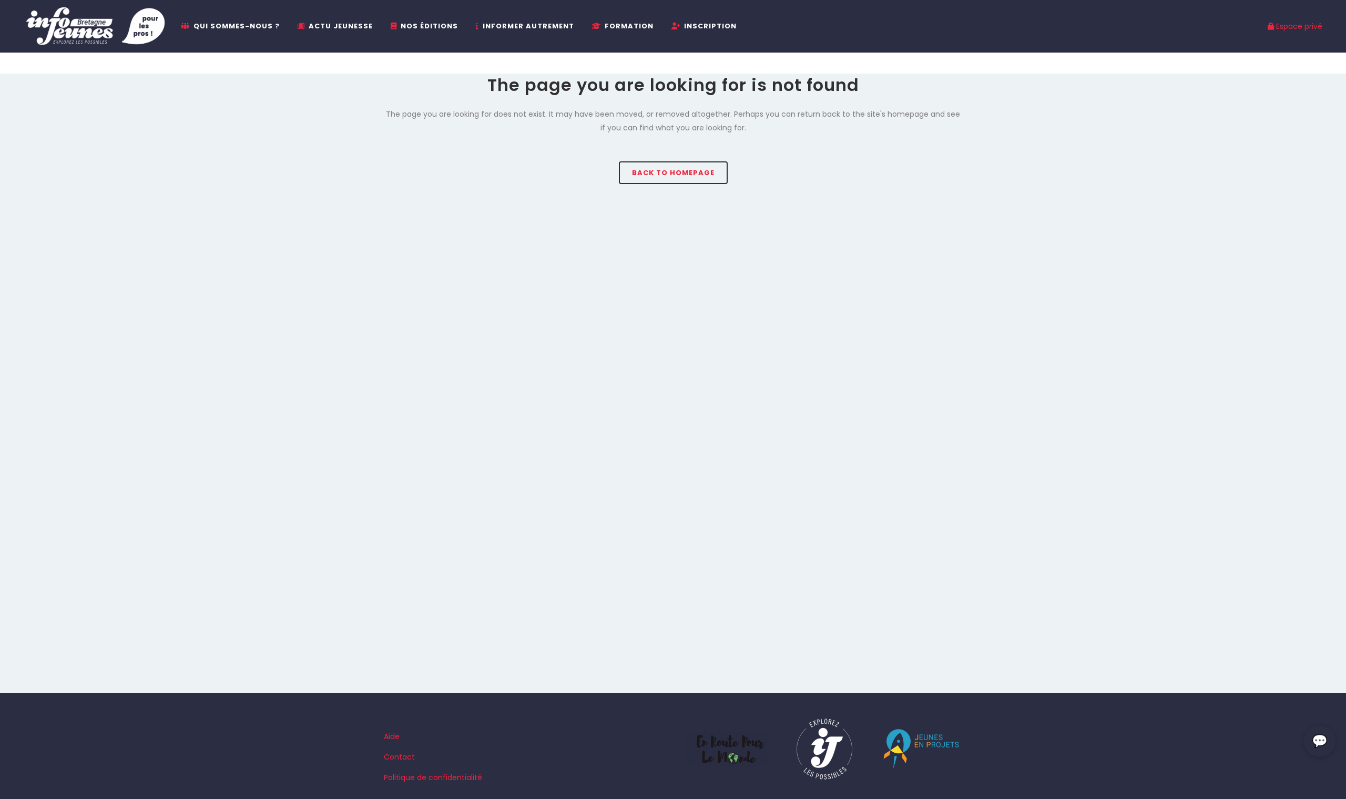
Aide (392, 736)
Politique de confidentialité (433, 777)
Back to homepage (673, 173)
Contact (399, 757)
